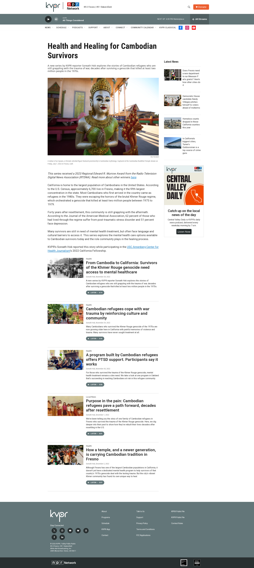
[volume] (56, 19)
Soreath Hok (90, 277)
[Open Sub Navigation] (53, 28)
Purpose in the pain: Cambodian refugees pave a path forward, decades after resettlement (121, 405)
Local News (91, 397)
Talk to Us (140, 511)
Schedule (61, 28)
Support (93, 28)
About (106, 28)
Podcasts (77, 28)
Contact (105, 535)
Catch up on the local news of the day (184, 213)
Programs (106, 517)
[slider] (60, 19)
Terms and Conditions (145, 529)
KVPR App (106, 529)
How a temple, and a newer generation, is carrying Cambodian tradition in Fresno (121, 454)
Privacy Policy (142, 523)
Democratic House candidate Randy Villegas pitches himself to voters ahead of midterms (191, 102)
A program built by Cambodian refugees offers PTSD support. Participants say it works (122, 359)
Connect (120, 28)
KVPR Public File (178, 517)
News (48, 28)
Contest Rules (177, 523)
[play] (48, 19)
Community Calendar (142, 28)
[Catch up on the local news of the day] (184, 185)
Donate (202, 7)
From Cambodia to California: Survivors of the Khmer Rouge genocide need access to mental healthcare (121, 267)
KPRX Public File (178, 511)
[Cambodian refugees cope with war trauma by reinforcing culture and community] (65, 314)
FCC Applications (143, 535)
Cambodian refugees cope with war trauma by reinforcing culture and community (117, 313)
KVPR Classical (167, 28)
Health (89, 259)
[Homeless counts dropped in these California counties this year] (172, 123)
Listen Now (184, 231)
